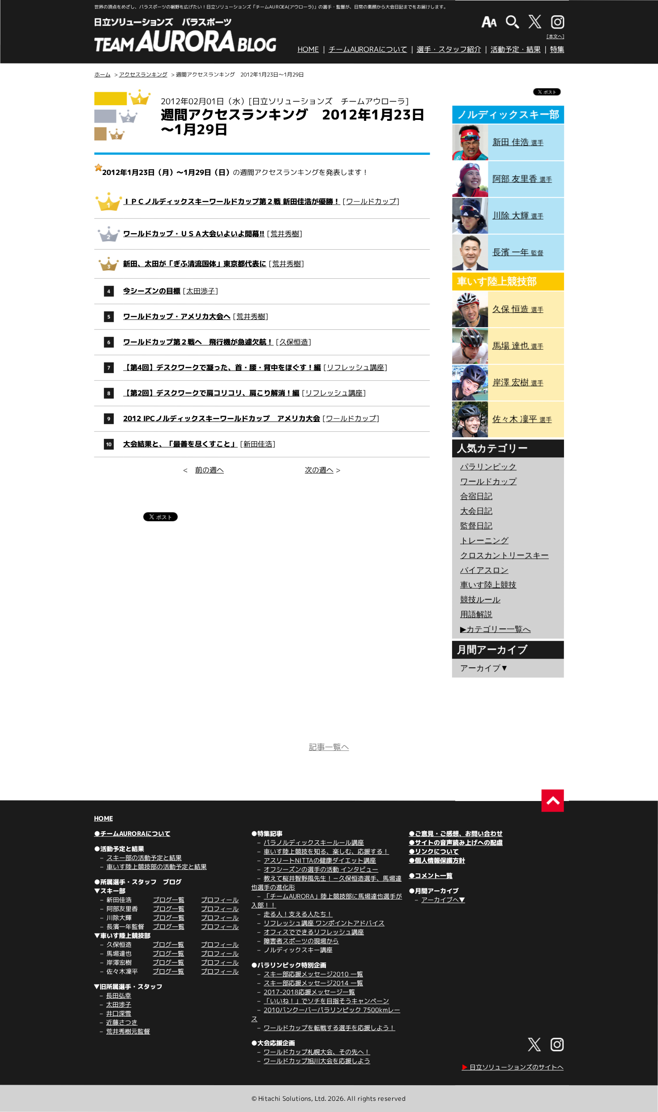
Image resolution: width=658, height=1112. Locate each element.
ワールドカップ (371, 201)
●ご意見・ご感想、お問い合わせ (456, 833)
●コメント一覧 (431, 875)
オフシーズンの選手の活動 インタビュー (321, 869)
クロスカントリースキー (504, 555)
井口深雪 (118, 1013)
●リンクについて (434, 851)
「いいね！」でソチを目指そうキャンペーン (326, 1001)
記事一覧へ (329, 747)
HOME (308, 49)
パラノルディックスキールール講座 (314, 842)
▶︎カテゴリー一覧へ (495, 629)
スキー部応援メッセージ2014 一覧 (313, 983)
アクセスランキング (143, 74)
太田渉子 (200, 291)
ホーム (102, 74)
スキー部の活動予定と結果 (144, 857)
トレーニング (484, 540)
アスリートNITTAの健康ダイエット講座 (320, 860)
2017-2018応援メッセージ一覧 (309, 992)
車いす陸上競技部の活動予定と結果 (157, 866)
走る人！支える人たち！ (298, 914)
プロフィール (220, 899)
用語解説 (476, 614)
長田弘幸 (118, 995)
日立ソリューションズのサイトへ (512, 1067)
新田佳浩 (258, 444)
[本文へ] (555, 36)
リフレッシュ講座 (355, 367)
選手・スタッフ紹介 (449, 49)
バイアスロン (484, 570)
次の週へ (319, 470)
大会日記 (476, 511)
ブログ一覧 (168, 899)
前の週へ (209, 470)
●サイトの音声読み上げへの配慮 (456, 842)
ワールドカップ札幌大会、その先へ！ (317, 1052)
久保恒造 (293, 342)
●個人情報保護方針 (437, 860)
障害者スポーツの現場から (301, 941)
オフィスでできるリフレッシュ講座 (314, 932)
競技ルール (480, 599)
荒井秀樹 (284, 234)
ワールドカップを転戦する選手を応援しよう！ (329, 1027)
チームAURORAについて (368, 49)
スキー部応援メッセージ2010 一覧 (313, 974)
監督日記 (476, 525)
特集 (557, 49)
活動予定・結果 (516, 49)
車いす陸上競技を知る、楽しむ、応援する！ (326, 851)
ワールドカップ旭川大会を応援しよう (317, 1061)
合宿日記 (476, 496)
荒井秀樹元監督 (128, 1031)
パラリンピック (488, 466)
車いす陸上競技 (488, 584)
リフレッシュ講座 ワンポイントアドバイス (324, 923)
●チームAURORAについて (132, 833)
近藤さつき (121, 1022)
